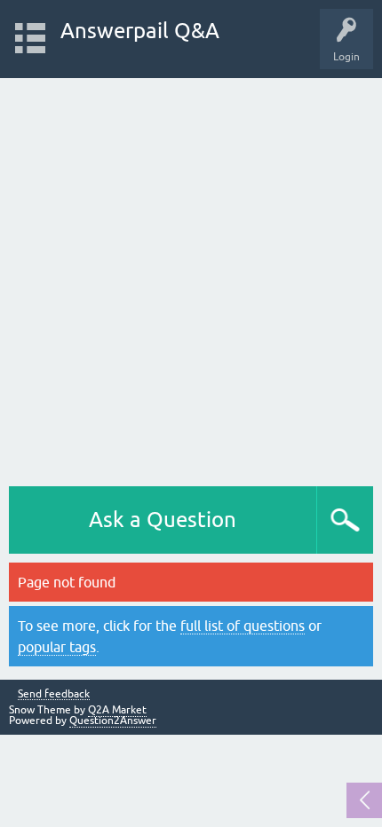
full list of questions (242, 626)
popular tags (57, 647)
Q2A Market (117, 710)
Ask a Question (162, 520)
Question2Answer (112, 720)
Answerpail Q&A (139, 31)
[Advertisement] (191, 278)
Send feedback (54, 694)
